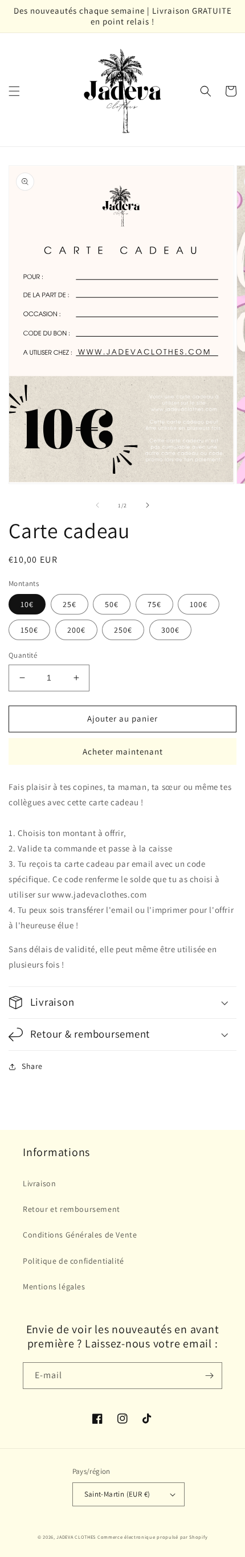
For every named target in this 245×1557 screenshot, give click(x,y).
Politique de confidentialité (73, 1261)
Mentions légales (54, 1286)
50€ (112, 604)
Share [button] (32, 1066)
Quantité (23, 655)
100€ (198, 604)
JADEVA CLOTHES (76, 1537)
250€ (123, 630)
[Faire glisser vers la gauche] (97, 505)
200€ (76, 630)
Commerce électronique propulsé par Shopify (152, 1537)
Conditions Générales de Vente (80, 1235)
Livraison (39, 1183)
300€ (170, 630)
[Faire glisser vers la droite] (147, 505)
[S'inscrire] (209, 1375)
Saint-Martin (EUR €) (117, 1494)
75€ (154, 604)
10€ (27, 604)
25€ (69, 604)
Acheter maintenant (123, 751)
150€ (29, 630)
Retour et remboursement (71, 1209)
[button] (14, 91)
